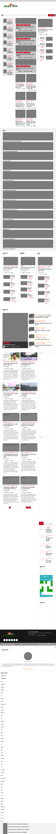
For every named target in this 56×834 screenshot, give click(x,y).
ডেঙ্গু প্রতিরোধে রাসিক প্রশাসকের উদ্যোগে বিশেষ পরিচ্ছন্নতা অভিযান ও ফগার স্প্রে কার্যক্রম (10, 59)
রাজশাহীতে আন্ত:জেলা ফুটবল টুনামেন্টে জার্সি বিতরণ (47, 285)
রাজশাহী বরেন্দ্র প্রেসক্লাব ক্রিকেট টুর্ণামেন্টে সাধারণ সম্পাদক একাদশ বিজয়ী (45, 270)
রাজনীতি (4, 342)
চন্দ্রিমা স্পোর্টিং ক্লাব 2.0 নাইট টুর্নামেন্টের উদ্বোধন (47, 292)
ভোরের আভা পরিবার (41, 644)
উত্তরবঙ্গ (2, 692)
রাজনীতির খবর (5, 310)
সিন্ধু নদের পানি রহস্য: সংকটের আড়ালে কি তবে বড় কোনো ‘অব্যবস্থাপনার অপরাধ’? (28, 268)
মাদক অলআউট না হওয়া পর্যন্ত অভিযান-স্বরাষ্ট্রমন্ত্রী (49, 539)
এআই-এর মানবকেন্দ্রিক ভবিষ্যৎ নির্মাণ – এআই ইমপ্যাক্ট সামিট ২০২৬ (30, 295)
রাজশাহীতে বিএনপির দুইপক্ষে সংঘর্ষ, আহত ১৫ (9, 344)
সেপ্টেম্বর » (50, 596)
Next (28, 507)
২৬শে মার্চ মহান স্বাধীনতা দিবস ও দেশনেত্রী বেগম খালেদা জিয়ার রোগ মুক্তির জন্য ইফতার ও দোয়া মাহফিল (43, 317)
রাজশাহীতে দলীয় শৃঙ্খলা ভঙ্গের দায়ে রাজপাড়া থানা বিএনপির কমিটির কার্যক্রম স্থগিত (10, 30)
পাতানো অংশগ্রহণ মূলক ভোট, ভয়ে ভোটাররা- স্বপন (42, 339)
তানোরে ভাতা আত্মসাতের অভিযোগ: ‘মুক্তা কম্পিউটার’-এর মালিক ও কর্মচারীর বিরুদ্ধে (10, 37)
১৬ (42, 587)
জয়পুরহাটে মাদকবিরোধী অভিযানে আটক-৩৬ (49, 554)
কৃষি (1, 695)
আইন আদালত (2, 687)
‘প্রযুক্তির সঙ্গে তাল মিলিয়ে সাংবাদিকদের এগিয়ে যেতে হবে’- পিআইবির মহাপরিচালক (42, 44)
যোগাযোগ (52, 644)
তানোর (1, 729)
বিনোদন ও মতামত (3, 778)
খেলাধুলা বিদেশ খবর (3, 704)
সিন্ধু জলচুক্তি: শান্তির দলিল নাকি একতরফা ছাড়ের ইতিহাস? (30, 282)
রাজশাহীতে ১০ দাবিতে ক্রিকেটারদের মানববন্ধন (47, 299)
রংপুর (1, 795)
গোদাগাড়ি (2, 707)
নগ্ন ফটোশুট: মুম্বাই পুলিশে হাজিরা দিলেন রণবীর (9, 239)
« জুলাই (42, 595)
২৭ (49, 590)
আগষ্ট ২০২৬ (46, 576)
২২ (40, 590)
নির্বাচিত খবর (21, 38)
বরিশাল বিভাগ (2, 758)
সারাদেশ (29, 38)
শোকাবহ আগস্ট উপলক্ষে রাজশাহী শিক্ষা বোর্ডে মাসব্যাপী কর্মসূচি (42, 331)
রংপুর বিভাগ (2, 798)
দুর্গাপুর (1, 735)
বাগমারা (2, 764)
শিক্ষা (1, 815)
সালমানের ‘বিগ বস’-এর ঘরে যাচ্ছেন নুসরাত (8, 219)
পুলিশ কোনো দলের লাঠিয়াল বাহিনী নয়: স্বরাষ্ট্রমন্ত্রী (42, 38)
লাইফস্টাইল (2, 812)
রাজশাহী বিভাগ (39, 314)
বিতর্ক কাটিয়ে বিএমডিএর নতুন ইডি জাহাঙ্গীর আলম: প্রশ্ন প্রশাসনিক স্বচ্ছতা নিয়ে (31, 123)
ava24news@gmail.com (42, 635)
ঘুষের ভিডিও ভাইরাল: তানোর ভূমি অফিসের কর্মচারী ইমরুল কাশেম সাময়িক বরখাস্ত (10, 22)
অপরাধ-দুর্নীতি (2, 684)
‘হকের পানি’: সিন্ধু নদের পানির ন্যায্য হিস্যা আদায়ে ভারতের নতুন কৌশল (30, 276)
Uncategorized (3, 675)
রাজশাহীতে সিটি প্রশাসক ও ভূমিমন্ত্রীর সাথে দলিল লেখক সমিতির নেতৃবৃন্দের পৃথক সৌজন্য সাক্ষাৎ (20, 123)
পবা (1, 744)
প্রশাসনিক (2, 755)
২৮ (51, 590)
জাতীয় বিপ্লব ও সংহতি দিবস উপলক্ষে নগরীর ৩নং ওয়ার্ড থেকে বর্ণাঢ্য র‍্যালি (43, 324)
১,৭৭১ (24, 507)
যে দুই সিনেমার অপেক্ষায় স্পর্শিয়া (7, 170)
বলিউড (2, 761)
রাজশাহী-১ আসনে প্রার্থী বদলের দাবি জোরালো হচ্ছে (42, 57)
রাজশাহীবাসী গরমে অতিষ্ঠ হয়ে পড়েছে (48, 547)
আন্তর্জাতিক (22, 253)
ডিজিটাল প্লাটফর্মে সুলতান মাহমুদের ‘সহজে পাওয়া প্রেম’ (10, 209)
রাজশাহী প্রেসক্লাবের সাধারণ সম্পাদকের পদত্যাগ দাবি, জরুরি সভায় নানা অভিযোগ (10, 73)
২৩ (42, 590)
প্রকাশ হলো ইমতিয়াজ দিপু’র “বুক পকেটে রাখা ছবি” (9, 200)
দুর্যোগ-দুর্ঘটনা (2, 738)
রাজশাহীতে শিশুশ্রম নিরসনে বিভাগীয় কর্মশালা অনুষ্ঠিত (42, 50)
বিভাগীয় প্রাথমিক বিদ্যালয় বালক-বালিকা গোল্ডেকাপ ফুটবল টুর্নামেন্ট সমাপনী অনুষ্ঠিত (47, 277)
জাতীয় (4, 422)
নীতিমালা (49, 644)
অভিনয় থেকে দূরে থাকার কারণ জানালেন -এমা (8, 180)
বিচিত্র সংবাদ (2, 772)
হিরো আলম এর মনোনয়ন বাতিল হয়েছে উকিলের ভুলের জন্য (10, 151)
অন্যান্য (2, 681)
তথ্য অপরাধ (2, 727)
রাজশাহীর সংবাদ (25, 38)
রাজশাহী (2, 804)
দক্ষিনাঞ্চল (2, 732)
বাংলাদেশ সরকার (3, 769)
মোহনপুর (2, 792)
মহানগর (2, 789)
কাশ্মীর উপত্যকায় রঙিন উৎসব (30, 288)
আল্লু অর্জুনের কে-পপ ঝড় (6, 229)
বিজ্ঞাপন (46, 644)
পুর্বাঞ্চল (2, 752)
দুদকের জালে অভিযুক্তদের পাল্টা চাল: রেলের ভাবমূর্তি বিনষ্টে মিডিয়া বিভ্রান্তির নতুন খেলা (10, 51)
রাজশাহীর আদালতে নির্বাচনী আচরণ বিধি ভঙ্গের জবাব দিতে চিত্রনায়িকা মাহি (12, 141)
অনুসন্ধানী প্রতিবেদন (3, 678)
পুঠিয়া (1, 749)
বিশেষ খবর (2, 784)
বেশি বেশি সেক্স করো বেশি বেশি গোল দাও (48, 561)
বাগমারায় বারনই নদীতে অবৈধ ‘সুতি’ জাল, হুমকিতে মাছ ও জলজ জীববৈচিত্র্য (10, 44)
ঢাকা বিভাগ (2, 724)
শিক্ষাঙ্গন (2, 821)
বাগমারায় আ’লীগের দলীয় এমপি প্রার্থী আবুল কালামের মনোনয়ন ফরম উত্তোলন (43, 346)
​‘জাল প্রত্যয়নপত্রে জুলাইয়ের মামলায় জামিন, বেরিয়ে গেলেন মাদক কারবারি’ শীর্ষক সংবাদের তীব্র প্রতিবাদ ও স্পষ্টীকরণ (10, 66)
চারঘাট (1, 715)
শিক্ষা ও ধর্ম (2, 818)
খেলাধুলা (38, 253)
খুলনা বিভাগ (2, 698)
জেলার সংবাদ (17, 38)
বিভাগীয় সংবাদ (36, 320)
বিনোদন (2, 775)
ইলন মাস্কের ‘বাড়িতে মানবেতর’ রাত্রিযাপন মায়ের (9, 248)
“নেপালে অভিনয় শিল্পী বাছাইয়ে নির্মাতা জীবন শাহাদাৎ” (9, 190)
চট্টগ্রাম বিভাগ (2, 712)
